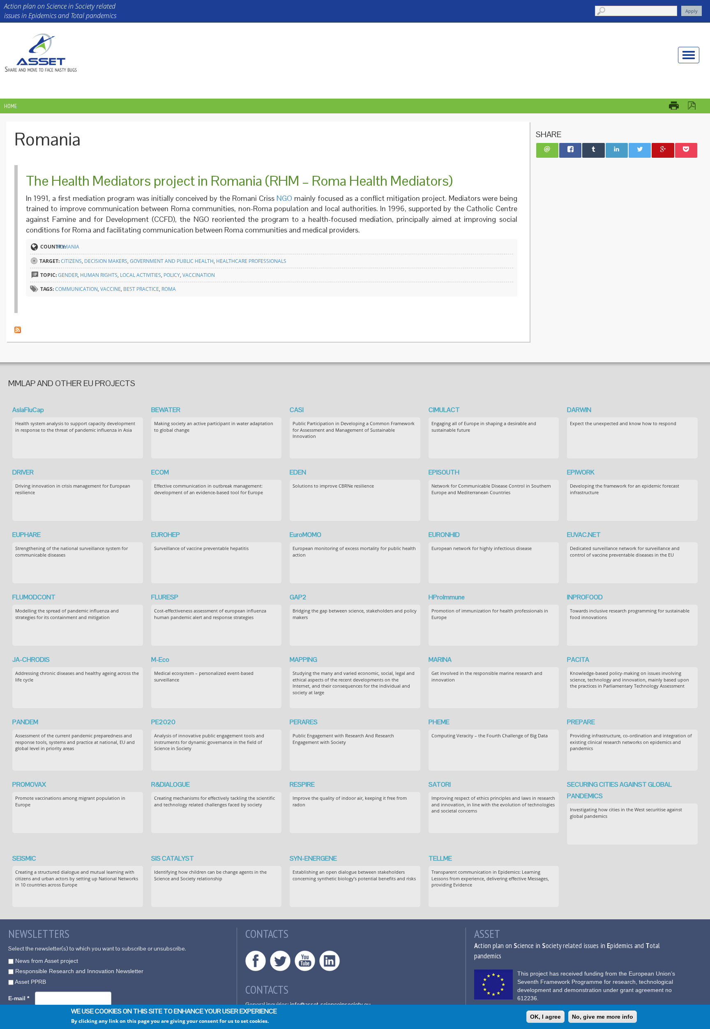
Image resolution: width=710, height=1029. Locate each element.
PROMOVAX (29, 784)
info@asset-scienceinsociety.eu (330, 1004)
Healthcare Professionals (251, 261)
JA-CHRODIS (31, 659)
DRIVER (23, 472)
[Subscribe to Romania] (17, 329)
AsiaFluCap (28, 409)
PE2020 (163, 722)
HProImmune (447, 597)
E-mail (18, 998)
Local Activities (140, 275)
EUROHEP (165, 534)
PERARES (304, 722)
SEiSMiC (24, 858)
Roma (168, 288)
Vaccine (110, 288)
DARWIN (579, 409)
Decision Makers (105, 261)
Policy (172, 275)
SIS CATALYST (172, 858)
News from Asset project (46, 961)
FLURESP (164, 597)
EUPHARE (26, 534)
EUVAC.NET (584, 534)
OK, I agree (545, 1016)
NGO (284, 198)
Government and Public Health (172, 261)
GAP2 (298, 597)
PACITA (578, 659)
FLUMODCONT (33, 597)
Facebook (255, 961)
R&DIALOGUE (170, 784)
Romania (68, 246)
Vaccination (198, 275)
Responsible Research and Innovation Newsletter (79, 971)
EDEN (298, 472)
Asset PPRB (30, 981)
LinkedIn (329, 961)
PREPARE (581, 722)
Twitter (280, 961)
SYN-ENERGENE (313, 858)
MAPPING (303, 659)
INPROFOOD (585, 597)
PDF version (696, 105)
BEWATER (165, 409)
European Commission (493, 984)
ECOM (160, 472)
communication (76, 288)
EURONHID (444, 534)
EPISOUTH (444, 472)
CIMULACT (444, 409)
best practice (141, 288)
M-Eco (160, 659)
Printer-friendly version (678, 105)
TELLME (440, 858)
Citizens (71, 261)
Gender (68, 275)
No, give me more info (602, 1016)
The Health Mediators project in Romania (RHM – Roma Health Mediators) (239, 181)
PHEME (439, 722)
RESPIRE (302, 784)
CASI (297, 409)
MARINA (440, 659)
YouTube (305, 961)
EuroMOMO (305, 534)
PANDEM (25, 722)
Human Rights (99, 275)
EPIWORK (581, 472)
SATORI (440, 784)
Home (10, 106)
